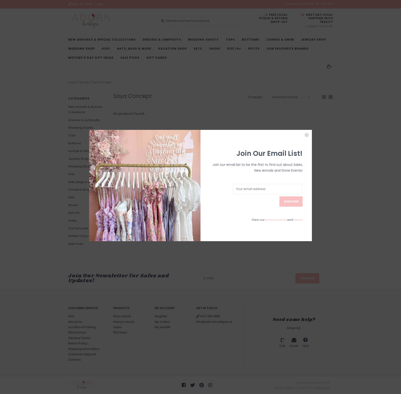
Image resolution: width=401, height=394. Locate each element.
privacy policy (275, 220)
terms (298, 220)
